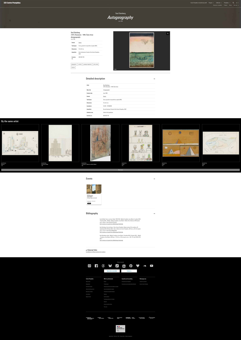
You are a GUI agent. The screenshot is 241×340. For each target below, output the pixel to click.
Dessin (80, 42)
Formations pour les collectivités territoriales (129, 284)
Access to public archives (108, 304)
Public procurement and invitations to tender (111, 286)
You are (236, 5)
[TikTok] (117, 266)
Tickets (225, 5)
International (88, 294)
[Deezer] (137, 266)
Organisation (88, 284)
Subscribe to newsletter (112, 271)
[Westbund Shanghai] (143, 319)
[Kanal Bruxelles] (131, 319)
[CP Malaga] (120, 319)
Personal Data (122, 336)
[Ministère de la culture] (120, 328)
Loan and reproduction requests (109, 289)
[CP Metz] (111, 319)
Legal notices (111, 336)
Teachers (105, 294)
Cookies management (128, 336)
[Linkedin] (123, 266)
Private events (106, 284)
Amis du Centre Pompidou (144, 284)
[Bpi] (91, 319)
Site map (115, 336)
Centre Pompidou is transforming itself (199, 2)
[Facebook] (96, 266)
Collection (218, 2)
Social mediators (106, 296)
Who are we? (88, 281)
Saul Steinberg (75, 32)
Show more (120, 170)
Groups (105, 281)
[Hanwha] (152, 319)
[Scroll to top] (238, 337)
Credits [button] (115, 69)
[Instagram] (89, 266)
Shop (231, 5)
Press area (105, 306)
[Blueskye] (110, 266)
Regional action (88, 296)
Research (105, 301)
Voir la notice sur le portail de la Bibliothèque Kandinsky (111, 224)
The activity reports (89, 286)
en (236, 2)
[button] (120, 79)
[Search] (233, 3)
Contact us (129, 271)
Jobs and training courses (90, 289)
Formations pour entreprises (126, 281)
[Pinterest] (130, 266)
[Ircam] (102, 319)
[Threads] (103, 266)
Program (211, 2)
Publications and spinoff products (109, 291)
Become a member (218, 5)
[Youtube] (151, 266)
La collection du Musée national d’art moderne (95, 252)
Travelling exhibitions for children (109, 299)
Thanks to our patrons (143, 281)
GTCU (118, 336)
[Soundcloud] (144, 266)
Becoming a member (89, 291)
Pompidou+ (226, 2)
